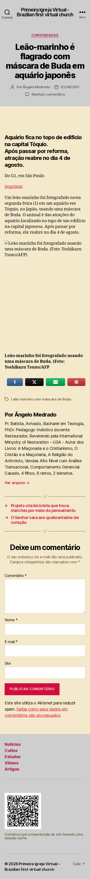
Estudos (13, 756)
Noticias (13, 744)
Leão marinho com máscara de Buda (41, 399)
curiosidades (44, 35)
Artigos (12, 769)
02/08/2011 (70, 87)
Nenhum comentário (48, 94)
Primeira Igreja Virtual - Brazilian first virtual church (45, 12)
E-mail (11, 642)
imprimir (14, 186)
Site (8, 663)
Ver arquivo (17, 482)
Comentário (16, 576)
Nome (11, 620)
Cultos (11, 750)
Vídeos (11, 762)
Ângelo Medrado (36, 87)
